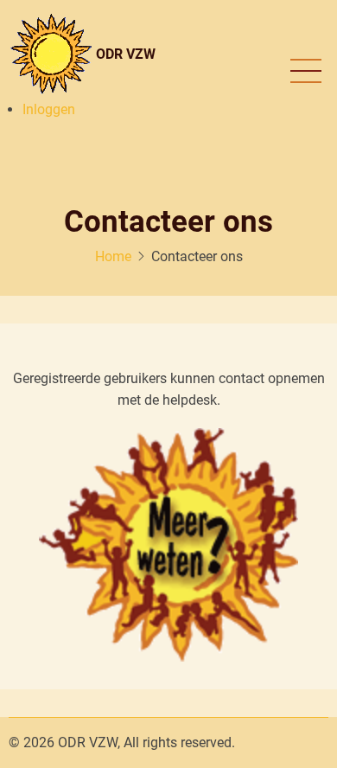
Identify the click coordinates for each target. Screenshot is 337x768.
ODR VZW (126, 54)
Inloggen (48, 109)
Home (113, 256)
